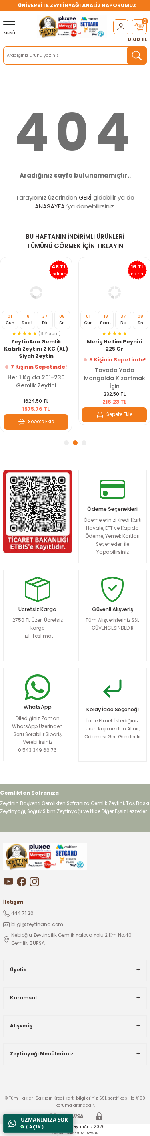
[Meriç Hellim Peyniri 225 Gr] (114, 292)
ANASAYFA (50, 206)
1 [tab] (66, 442)
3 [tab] (84, 442)
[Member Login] (121, 27)
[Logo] (72, 26)
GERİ (85, 197)
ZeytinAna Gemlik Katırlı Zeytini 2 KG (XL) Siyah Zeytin (36, 348)
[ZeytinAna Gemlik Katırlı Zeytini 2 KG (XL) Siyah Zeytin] (36, 292)
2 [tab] (75, 442)
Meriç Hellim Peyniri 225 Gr (114, 345)
